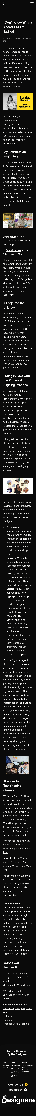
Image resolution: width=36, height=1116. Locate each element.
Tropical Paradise (15, 240)
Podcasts (5, 1067)
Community (6, 1065)
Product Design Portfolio (16, 1023)
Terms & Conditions (27, 1065)
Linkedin (7, 1015)
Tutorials (5, 1069)
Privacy (24, 1067)
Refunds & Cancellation (25, 1070)
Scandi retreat (13, 250)
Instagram (8, 1019)
